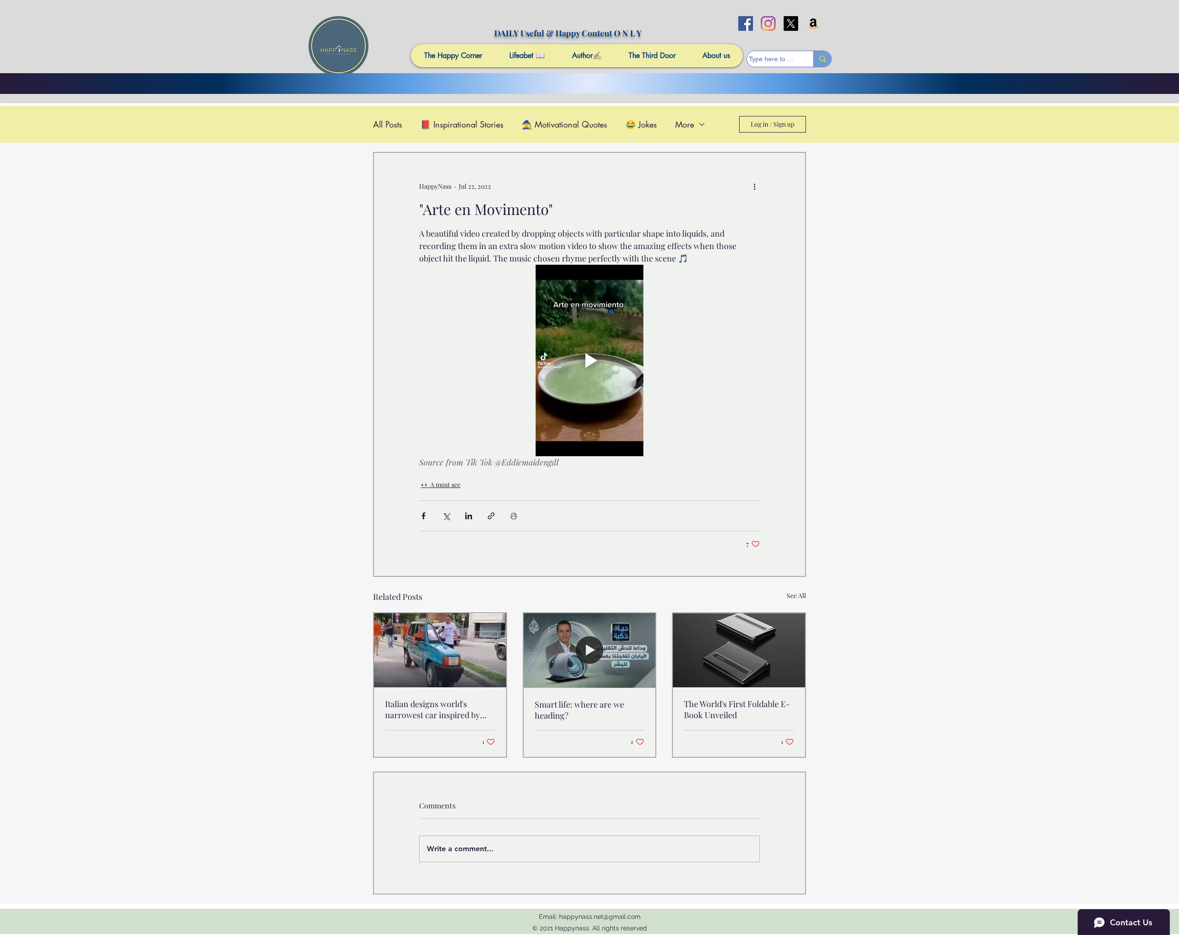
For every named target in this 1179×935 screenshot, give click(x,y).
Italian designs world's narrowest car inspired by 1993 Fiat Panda (432, 709)
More (684, 124)
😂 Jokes (641, 124)
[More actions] (754, 186)
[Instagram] (768, 23)
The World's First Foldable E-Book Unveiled (737, 709)
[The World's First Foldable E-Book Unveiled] (739, 650)
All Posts (387, 124)
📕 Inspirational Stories (461, 124)
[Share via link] (491, 515)
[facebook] (745, 23)
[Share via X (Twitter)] (446, 515)
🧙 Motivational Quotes (564, 124)
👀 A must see (441, 484)
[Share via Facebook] (423, 515)
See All (796, 595)
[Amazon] (813, 23)
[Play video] (589, 360)
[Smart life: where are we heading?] (590, 650)
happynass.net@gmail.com (600, 916)
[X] (790, 23)
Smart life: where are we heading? (579, 710)
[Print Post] (513, 515)
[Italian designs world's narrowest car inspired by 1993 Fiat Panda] (440, 650)
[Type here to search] (822, 59)
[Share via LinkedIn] (468, 515)
